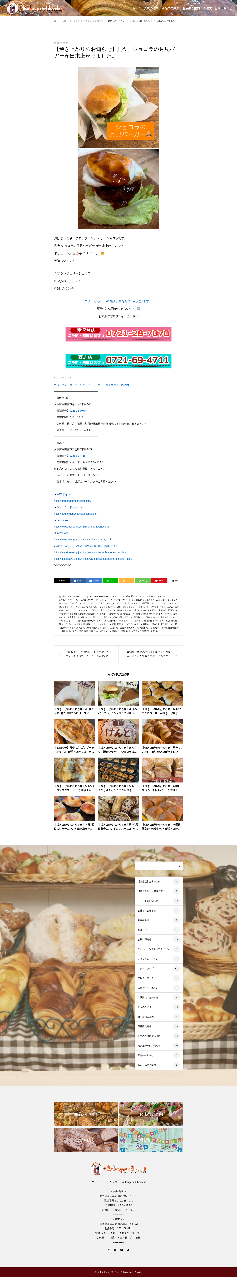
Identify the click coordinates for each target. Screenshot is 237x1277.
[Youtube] (121, 1249)
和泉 (144, 614)
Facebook (62, 520)
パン (169, 603)
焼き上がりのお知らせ (72, 596)
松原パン (121, 624)
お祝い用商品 (144, 939)
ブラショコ (104, 607)
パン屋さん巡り (92, 607)
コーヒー (171, 596)
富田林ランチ (153, 621)
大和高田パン (73, 617)
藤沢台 (75, 631)
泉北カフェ (97, 628)
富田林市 (163, 621)
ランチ (86, 610)
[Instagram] (108, 1249)
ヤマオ (79, 610)
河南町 (72, 628)
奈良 (66, 621)
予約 (102, 610)
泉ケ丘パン (81, 628)
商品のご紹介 (170, 8)
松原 (114, 624)
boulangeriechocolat (99, 596)
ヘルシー (163, 607)
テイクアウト (88, 603)
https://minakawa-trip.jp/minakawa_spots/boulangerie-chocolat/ (90, 552)
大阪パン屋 (117, 617)
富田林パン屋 (140, 621)
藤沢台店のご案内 (147, 1065)
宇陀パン (72, 621)
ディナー (154, 603)
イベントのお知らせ (148, 901)
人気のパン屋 (130, 610)
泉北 (89, 628)
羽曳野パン (144, 628)
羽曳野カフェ (132, 628)
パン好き (73, 607)
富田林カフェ (90, 621)
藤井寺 (164, 628)
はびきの (162, 603)
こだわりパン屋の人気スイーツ (153, 949)
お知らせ (142, 929)
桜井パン (138, 624)
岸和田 (171, 621)
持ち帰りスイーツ (91, 624)
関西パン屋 (126, 631)
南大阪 (83, 614)
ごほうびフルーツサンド (93, 600)
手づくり (70, 624)
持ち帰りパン (105, 624)
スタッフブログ (146, 968)
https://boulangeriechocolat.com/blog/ (75, 513)
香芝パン (155, 631)
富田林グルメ (102, 621)
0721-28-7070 (77, 410)
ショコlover (137, 600)
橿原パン (147, 624)
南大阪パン (104, 614)
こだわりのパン (74, 600)
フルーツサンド (152, 607)
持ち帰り (78, 624)
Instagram (62, 533)
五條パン (120, 610)
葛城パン (157, 628)
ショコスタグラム (150, 600)
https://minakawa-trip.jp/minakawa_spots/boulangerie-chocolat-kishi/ (93, 558)
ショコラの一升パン (72, 603)
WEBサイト (63, 494)
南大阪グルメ (93, 614)
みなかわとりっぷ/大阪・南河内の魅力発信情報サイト (87, 546)
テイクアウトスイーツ (104, 603)
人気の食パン (143, 610)
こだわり (63, 600)
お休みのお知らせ (147, 910)
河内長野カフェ (167, 624)
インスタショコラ (116, 596)
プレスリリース (146, 978)
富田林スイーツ (116, 621)
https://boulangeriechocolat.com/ (72, 500)
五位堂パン (110, 610)
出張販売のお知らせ (148, 997)
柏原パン (129, 624)
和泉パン (151, 614)
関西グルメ (94, 631)
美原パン (115, 628)
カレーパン (162, 596)
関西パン (116, 631)
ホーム (136, 8)
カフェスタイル (149, 596)
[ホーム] (55, 21)
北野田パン (172, 610)
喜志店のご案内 (146, 1016)
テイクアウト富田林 (140, 603)
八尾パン (154, 610)
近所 (81, 631)
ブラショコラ (116, 607)
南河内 (138, 614)
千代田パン (64, 614)
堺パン (170, 614)
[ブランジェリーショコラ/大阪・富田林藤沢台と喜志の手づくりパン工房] (34, 8)
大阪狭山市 (138, 617)
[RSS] (128, 1249)
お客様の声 (143, 920)
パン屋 (81, 607)
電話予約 (146, 631)
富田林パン (128, 621)
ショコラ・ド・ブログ (69, 507)
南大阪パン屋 (116, 614)
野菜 (86, 631)
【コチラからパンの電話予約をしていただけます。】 (118, 301)
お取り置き (130, 596)
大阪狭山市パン (167, 617)
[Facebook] (115, 1249)
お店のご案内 (191, 8)
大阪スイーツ (97, 617)
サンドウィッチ (124, 600)
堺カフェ (162, 614)
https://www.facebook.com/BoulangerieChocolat (81, 526)
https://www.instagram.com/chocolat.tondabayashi (82, 539)
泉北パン (106, 628)
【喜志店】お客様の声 (149, 881)
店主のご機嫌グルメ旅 (149, 1036)
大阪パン (107, 617)
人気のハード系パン (148, 987)
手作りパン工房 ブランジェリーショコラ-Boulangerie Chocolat (91, 385)
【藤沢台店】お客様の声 (150, 891)
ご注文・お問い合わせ (217, 8)
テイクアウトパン (123, 603)
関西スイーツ (105, 631)
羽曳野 (123, 628)
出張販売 (162, 610)
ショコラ (163, 600)
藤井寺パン (67, 631)
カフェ (139, 596)
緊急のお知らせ (146, 1055)
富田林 (80, 621)
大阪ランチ (128, 617)
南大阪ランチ (128, 614)
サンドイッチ (110, 600)
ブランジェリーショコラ (133, 607)
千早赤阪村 (74, 614)
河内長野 (156, 624)
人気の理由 (151, 8)
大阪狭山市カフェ (152, 617)
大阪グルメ (85, 617)
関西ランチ (136, 631)
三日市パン (95, 610)
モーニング (70, 610)
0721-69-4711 (77, 455)
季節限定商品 (144, 1026)
